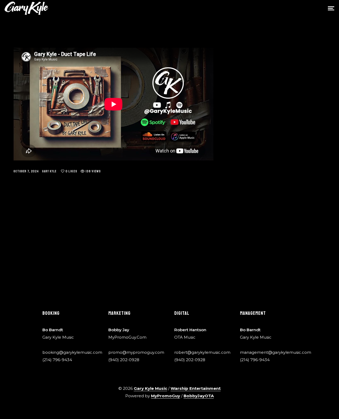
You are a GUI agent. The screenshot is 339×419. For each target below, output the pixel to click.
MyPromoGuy (165, 395)
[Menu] (331, 8)
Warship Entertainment (196, 388)
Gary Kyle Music (150, 388)
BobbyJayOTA (199, 395)
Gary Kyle (49, 171)
